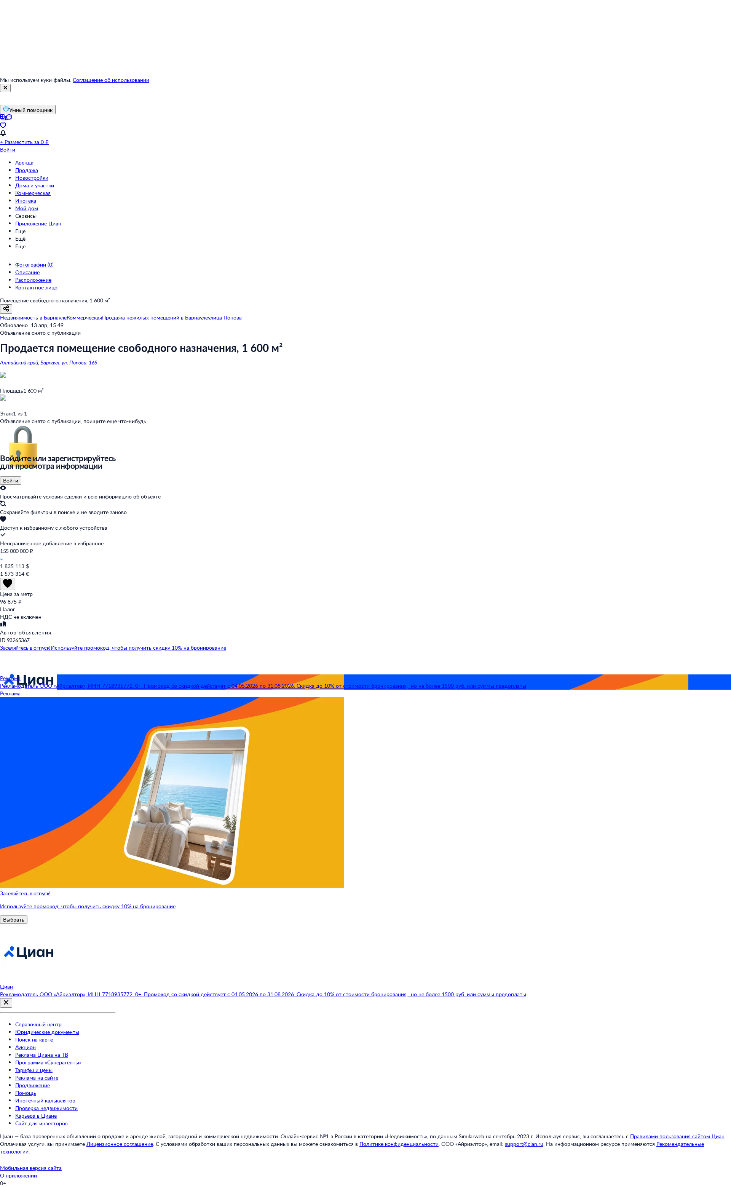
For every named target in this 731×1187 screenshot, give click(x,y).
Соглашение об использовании (111, 79)
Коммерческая (33, 193)
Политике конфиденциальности (399, 1143)
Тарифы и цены (34, 1070)
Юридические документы (47, 1031)
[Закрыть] (5, 88)
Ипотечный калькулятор (45, 1100)
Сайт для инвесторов (41, 1123)
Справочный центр (38, 1024)
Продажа (26, 170)
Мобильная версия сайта (31, 1167)
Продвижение (32, 1085)
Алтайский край (19, 362)
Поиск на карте (34, 1039)
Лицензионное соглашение (119, 1143)
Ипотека (25, 200)
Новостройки (31, 177)
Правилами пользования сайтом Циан (677, 1136)
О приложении (18, 1175)
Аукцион (25, 1047)
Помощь (25, 1092)
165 (93, 362)
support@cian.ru (524, 1143)
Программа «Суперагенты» (48, 1062)
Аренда (24, 162)
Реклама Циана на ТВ (41, 1054)
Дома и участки (34, 185)
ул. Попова (74, 362)
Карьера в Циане (36, 1115)
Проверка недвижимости (46, 1108)
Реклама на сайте (36, 1077)
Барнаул (49, 362)
